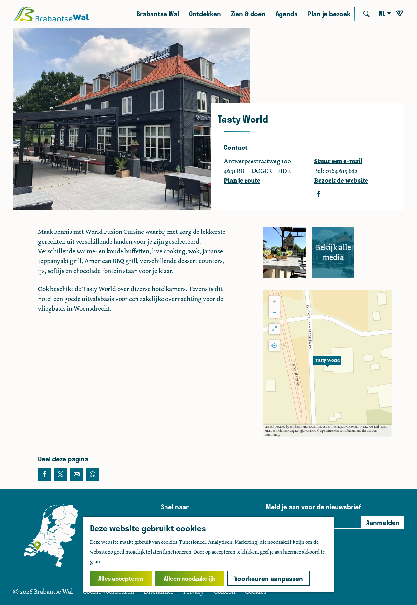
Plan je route (242, 180)
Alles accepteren (120, 578)
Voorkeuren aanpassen (268, 578)
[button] (327, 364)
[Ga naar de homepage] (51, 14)
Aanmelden (382, 522)
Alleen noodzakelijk (189, 578)
